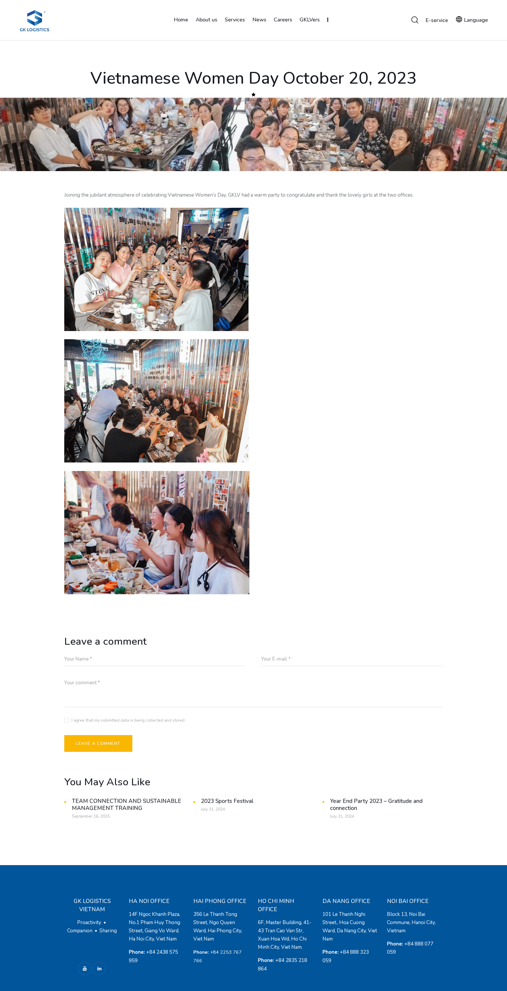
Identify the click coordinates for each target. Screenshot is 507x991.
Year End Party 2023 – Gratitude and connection (376, 805)
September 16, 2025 (91, 816)
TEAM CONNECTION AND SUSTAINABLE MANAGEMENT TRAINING (126, 805)
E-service (436, 20)
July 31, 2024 (213, 809)
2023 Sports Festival (227, 801)
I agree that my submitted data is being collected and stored (128, 720)
